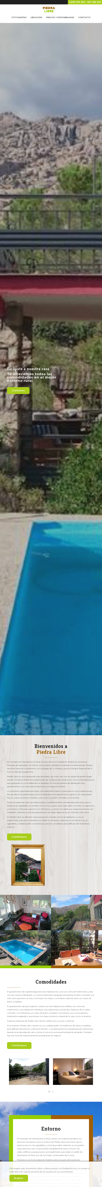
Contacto (84, 17)
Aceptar (18, 1178)
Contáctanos (19, 836)
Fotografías (19, 17)
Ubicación (36, 17)
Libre (49, 9)
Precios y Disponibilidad (60, 17)
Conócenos (18, 390)
